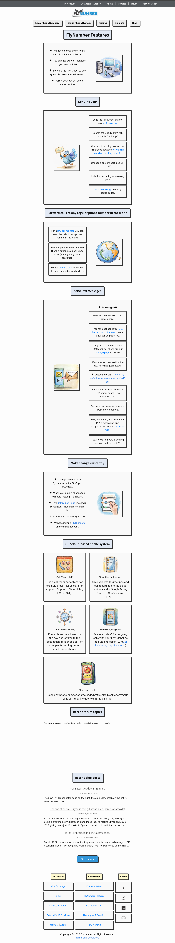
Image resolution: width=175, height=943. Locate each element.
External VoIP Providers (58, 915)
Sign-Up (119, 23)
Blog (134, 23)
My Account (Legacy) (91, 4)
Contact (122, 4)
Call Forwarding (94, 905)
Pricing (103, 23)
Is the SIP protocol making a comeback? (87, 833)
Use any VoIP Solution (94, 915)
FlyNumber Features (94, 896)
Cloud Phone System (79, 23)
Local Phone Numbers (47, 23)
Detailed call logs (103, 189)
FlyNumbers (78, 523)
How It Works (94, 925)
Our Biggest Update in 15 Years (87, 788)
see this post (65, 267)
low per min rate (65, 230)
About (110, 4)
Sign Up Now (87, 859)
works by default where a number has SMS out (107, 378)
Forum (134, 4)
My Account (69, 4)
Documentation (149, 4)
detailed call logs (66, 503)
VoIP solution (110, 123)
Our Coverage (58, 886)
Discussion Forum (58, 905)
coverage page (102, 352)
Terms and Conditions (87, 937)
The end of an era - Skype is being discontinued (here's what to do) (87, 809)
